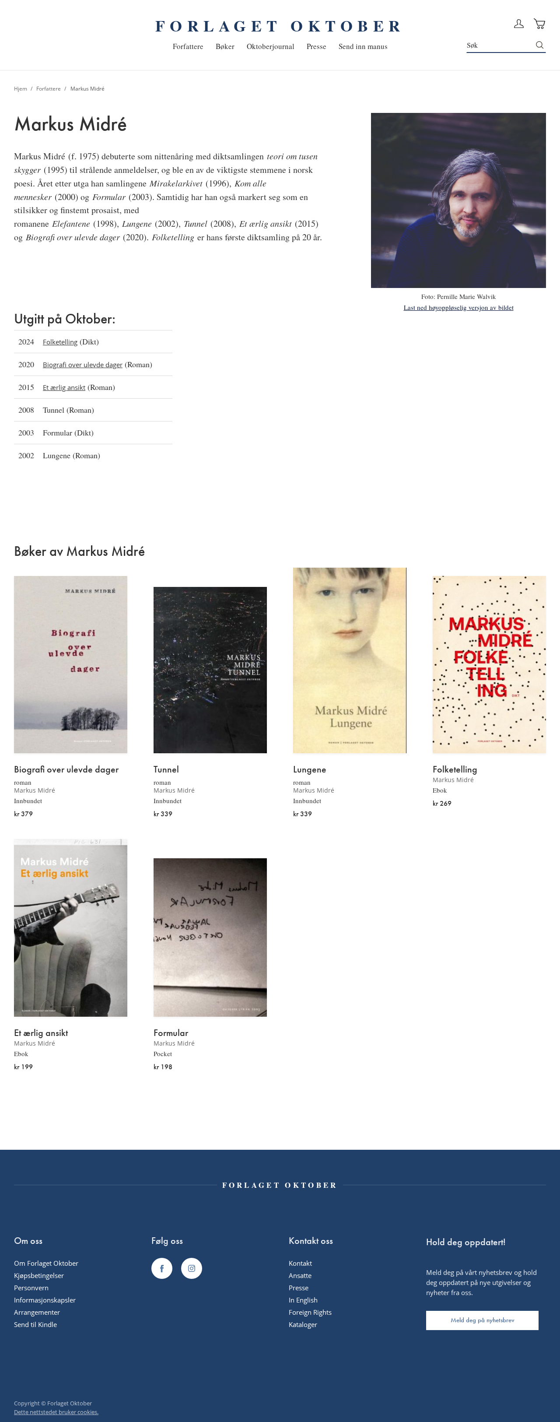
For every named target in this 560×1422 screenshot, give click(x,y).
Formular (171, 1033)
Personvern (31, 1287)
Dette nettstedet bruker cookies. (56, 1412)
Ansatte (300, 1275)
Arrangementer (37, 1312)
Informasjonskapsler (45, 1300)
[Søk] (540, 45)
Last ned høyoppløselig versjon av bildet (459, 307)
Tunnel (166, 769)
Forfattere (49, 88)
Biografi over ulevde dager (82, 364)
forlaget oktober (280, 25)
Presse (298, 1287)
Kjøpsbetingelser (39, 1275)
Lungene (309, 769)
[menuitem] (188, 46)
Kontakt (300, 1263)
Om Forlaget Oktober (46, 1263)
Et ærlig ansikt (64, 387)
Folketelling (60, 341)
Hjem (21, 88)
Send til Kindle (35, 1324)
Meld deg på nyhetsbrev (482, 1320)
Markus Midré (34, 790)
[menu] (280, 46)
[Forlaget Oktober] (161, 1268)
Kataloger (303, 1324)
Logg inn (519, 23)
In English (303, 1300)
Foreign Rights (310, 1312)
